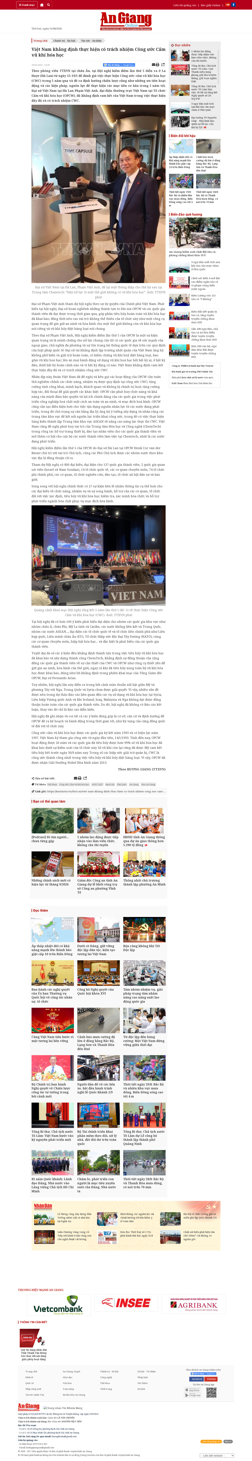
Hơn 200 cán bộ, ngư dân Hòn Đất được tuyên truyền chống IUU (204, 351)
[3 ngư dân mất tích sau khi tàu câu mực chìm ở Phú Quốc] (180, 108)
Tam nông (68, 1388)
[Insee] (126, 1303)
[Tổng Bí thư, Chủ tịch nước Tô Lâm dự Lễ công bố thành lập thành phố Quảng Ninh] (144, 1116)
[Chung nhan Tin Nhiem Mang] (61, 1407)
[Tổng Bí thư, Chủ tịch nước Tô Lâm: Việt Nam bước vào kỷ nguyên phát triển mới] (53, 1116)
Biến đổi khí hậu (183, 136)
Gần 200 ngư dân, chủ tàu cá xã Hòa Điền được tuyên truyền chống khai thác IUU (204, 334)
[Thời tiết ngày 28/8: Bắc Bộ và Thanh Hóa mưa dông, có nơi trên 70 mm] (144, 1163)
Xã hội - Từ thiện (146, 1371)
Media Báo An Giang (74, 1394)
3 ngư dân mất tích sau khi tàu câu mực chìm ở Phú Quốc (205, 265)
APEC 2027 (97, 784)
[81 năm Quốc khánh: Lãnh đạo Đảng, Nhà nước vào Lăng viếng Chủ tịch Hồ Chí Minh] (53, 1163)
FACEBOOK (196, 1379)
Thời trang (106, 1388)
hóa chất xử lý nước (192, 377)
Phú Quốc (122, 784)
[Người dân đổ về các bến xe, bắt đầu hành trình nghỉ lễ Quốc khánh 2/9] (98, 1068)
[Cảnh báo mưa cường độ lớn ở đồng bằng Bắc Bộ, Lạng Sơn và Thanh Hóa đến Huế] (98, 1021)
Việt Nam (52, 784)
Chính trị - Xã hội (64, 40)
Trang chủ (40, 40)
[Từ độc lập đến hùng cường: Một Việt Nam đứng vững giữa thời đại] (144, 1021)
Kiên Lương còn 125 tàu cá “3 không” (203, 297)
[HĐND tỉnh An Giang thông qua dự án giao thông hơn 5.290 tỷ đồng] (144, 821)
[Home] (42, 5)
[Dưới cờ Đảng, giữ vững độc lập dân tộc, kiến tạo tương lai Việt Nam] (98, 930)
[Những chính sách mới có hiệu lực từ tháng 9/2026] (53, 864)
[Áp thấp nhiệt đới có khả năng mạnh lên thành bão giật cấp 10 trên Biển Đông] (53, 930)
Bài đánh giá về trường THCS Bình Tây (192, 371)
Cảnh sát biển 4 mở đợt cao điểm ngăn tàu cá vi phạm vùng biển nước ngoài (205, 283)
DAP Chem (177, 383)
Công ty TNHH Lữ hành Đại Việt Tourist (192, 365)
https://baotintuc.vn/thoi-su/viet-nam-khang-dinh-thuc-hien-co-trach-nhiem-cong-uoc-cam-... (99, 791)
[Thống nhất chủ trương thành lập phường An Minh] (144, 864)
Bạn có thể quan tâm (49, 801)
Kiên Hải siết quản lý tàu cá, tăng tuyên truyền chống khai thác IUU (204, 317)
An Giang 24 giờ (71, 1371)
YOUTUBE (211, 1379)
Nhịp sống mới (33, 1388)
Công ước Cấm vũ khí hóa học (74, 784)
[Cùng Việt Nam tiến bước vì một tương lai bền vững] (53, 1021)
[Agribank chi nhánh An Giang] (194, 1304)
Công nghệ (106, 1377)
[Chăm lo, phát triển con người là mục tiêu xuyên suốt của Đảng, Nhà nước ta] (98, 1163)
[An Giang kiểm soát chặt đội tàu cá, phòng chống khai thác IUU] (194, 233)
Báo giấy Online (210, 5)
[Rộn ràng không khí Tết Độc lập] (144, 930)
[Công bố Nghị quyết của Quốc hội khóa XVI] (98, 973)
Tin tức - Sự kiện (91, 40)
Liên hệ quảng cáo (184, 5)
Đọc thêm (40, 910)
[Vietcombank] (59, 1305)
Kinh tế (29, 1377)
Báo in (228, 1441)
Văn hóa (67, 1383)
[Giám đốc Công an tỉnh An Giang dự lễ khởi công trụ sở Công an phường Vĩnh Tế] (98, 864)
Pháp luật (142, 1377)
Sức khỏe (142, 1383)
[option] (58, 1305)
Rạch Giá (110, 784)
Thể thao (105, 1383)
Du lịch (141, 1388)
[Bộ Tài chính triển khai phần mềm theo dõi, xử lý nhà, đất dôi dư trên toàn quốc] (98, 1116)
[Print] (157, 65)
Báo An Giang (148, 784)
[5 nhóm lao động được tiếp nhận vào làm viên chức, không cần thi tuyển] (98, 821)
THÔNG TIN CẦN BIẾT (33, 1322)
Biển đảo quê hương (186, 214)
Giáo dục (68, 1377)
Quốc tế (29, 1383)
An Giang (134, 784)
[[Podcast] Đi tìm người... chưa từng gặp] (53, 821)
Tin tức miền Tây (34, 1394)
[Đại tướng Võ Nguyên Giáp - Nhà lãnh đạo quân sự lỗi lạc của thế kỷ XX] (180, 122)
